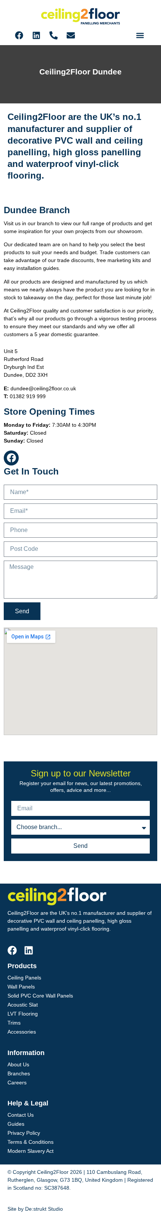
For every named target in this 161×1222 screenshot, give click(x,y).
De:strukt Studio (44, 1209)
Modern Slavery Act (30, 1151)
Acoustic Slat (22, 1005)
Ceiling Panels (24, 978)
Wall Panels (21, 987)
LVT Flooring (22, 1014)
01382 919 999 (28, 396)
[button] (140, 35)
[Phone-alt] (53, 35)
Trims (14, 1023)
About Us (18, 1064)
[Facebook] (19, 35)
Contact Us (20, 1115)
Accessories (21, 1032)
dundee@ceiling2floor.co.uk (43, 388)
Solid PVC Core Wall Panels (40, 996)
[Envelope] (71, 35)
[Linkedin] (36, 35)
